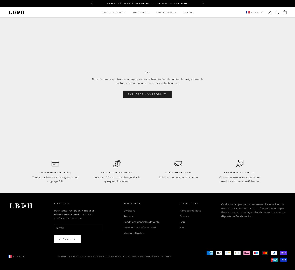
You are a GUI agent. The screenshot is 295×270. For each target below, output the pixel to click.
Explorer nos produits (147, 94)
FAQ (182, 221)
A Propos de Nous (190, 210)
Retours (128, 216)
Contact (189, 12)
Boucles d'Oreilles (113, 12)
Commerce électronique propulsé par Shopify (138, 256)
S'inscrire (67, 238)
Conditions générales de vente (141, 221)
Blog (183, 227)
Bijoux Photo (141, 12)
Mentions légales (133, 233)
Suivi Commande (166, 12)
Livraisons (129, 210)
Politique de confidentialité (139, 227)
